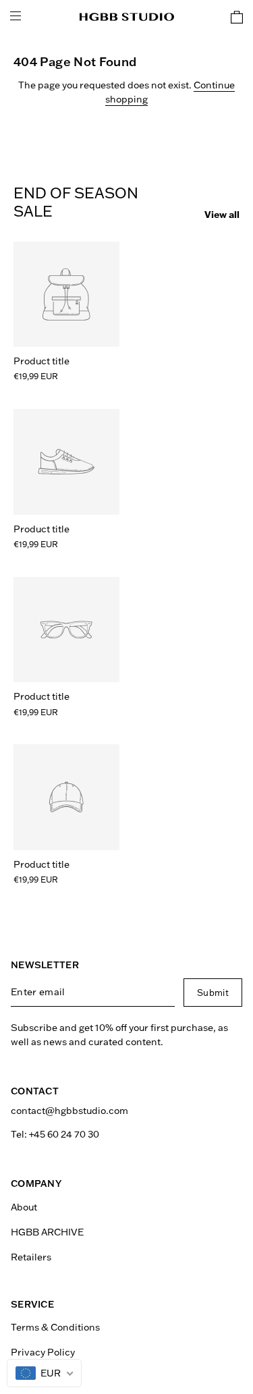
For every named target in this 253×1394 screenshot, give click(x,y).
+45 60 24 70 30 (64, 1134)
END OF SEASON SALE (75, 202)
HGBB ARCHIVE (47, 1232)
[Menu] (15, 16)
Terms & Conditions (55, 1327)
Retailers (31, 1257)
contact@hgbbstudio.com (69, 1111)
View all (222, 214)
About (24, 1207)
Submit (213, 992)
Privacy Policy (43, 1352)
